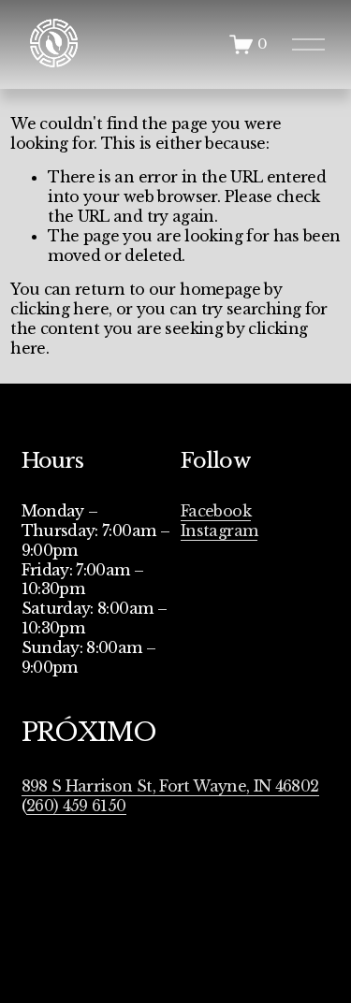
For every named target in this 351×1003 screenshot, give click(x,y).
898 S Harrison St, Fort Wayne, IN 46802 (170, 786)
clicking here (59, 308)
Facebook (216, 511)
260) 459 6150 (76, 805)
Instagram (219, 530)
